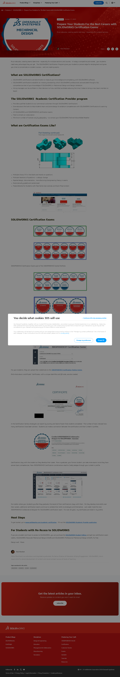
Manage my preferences (83, 340)
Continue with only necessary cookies (94, 318)
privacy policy (65, 333)
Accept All (101, 340)
